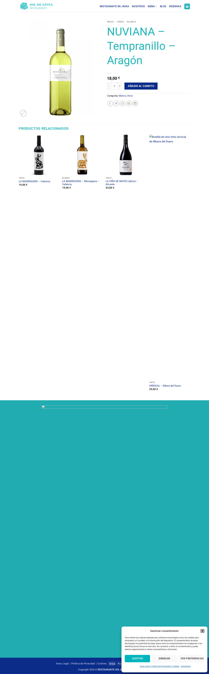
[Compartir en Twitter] (116, 103)
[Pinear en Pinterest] (129, 103)
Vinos (120, 21)
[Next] (189, 267)
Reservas (175, 6)
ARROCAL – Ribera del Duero (165, 385)
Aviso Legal (62, 663)
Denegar (164, 658)
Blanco (131, 21)
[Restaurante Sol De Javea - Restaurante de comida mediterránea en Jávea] (42, 6)
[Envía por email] (122, 103)
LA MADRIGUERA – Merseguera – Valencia (80, 183)
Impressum (186, 666)
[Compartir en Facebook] (110, 103)
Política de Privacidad (83, 663)
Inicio (110, 21)
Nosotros (138, 6)
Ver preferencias (192, 658)
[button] (202, 631)
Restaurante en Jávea (114, 6)
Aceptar (137, 658)
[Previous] (18, 267)
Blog (163, 6)
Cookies (102, 663)
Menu (151, 6)
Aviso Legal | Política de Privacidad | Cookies (159, 666)
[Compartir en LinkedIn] (135, 103)
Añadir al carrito (141, 86)
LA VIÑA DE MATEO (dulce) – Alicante (122, 183)
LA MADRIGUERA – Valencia (34, 181)
